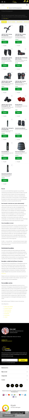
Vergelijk (4, 45)
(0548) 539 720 (4, 340)
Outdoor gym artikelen (8, 306)
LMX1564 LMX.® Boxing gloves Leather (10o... (6, 82)
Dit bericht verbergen (9, 415)
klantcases (3, 273)
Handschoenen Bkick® (20, 128)
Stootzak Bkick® (5, 151)
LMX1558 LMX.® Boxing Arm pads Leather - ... (20, 35)
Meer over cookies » (21, 415)
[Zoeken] (27, 5)
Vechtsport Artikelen (8, 308)
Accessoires (6, 313)
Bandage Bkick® (18, 104)
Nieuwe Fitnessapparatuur (7, 11)
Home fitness (6, 315)
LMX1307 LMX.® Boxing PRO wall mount (6, 35)
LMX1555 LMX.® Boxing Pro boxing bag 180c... (7, 129)
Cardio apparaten (7, 311)
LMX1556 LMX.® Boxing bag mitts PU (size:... (21, 58)
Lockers (5, 317)
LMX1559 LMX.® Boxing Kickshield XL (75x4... (6, 58)
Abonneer (23, 360)
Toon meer (5, 18)
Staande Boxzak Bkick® (6, 174)
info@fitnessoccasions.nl (6, 341)
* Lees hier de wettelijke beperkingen (8, 362)
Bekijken (5, 42)
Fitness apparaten (7, 310)
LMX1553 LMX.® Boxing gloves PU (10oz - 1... (20, 82)
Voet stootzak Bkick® (20, 151)
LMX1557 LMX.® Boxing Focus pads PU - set (6, 105)
